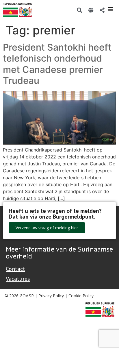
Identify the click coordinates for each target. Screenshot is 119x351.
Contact (15, 269)
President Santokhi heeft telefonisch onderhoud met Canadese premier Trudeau (57, 64)
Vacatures (18, 278)
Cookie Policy (81, 295)
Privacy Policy (51, 295)
